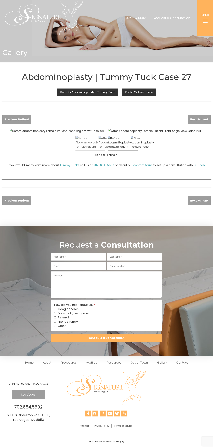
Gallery (162, 362)
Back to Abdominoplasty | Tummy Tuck (87, 92)
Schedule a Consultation (106, 338)
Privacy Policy (101, 425)
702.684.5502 (136, 18)
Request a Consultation (171, 18)
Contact (182, 362)
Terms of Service (123, 425)
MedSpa (91, 362)
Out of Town (139, 362)
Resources (114, 362)
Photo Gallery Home (139, 92)
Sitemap (85, 425)
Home (29, 362)
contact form (142, 165)
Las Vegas (28, 394)
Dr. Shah (199, 165)
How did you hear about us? (75, 305)
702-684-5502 (103, 165)
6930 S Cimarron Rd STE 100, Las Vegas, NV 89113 (28, 417)
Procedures (69, 362)
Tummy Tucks (69, 165)
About (47, 362)
